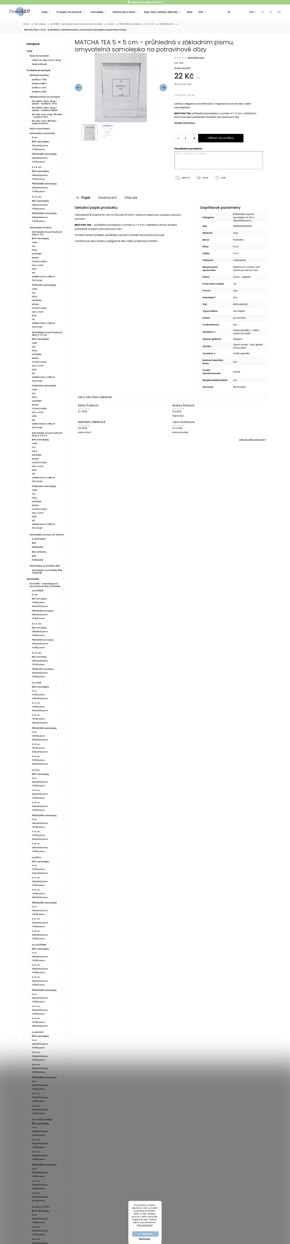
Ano (235, 297)
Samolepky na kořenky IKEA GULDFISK (47, 571)
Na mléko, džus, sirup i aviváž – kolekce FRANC (45, 109)
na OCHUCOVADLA (42, 1119)
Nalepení (237, 339)
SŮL (33, 273)
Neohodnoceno (196, 58)
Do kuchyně (239, 317)
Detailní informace (184, 122)
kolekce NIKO (39, 83)
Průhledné (37, 547)
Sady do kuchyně (39, 55)
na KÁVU (36, 857)
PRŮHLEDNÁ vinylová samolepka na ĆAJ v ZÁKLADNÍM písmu (244, 217)
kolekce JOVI (39, 87)
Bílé (34, 542)
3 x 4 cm (36, 167)
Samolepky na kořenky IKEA (45, 565)
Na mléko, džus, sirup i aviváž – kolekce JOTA (44, 102)
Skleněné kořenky (39, 75)
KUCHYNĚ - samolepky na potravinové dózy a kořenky (45, 585)
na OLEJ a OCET (40, 1206)
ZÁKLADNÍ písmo (40, 145)
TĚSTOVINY (37, 280)
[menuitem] (46, 12)
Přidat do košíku (221, 138)
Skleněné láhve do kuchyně (45, 96)
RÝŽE (34, 269)
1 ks (234, 283)
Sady (29, 50)
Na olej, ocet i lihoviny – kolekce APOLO (45, 122)
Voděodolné (239, 260)
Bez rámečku (39, 551)
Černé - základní (242, 277)
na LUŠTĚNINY (39, 944)
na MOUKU (38, 1032)
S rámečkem (39, 538)
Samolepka (239, 311)
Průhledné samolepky (44, 285)
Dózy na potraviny (40, 128)
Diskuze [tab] (130, 197)
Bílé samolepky (40, 238)
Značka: (182, 68)
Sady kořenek (39, 64)
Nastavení (144, 1238)
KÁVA (34, 250)
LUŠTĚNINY (37, 253)
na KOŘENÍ (37, 590)
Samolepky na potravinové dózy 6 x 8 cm (47, 434)
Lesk (235, 290)
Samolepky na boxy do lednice (47, 534)
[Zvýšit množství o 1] (194, 138)
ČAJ (34, 246)
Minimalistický (240, 304)
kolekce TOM (39, 79)
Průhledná (238, 239)
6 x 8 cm (36, 715)
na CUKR (36, 682)
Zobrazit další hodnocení (252, 439)
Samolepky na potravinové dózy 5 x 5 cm (47, 333)
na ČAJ (36, 770)
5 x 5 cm (36, 196)
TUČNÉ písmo (38, 149)
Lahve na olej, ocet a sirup (46, 60)
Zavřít (256, 188)
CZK (251, 12)
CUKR (34, 242)
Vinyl (235, 232)
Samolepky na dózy (41, 227)
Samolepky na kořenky (42, 133)
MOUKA (35, 257)
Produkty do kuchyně (38, 70)
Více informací (145, 1225)
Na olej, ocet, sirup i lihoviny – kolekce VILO (47, 115)
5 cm (34, 137)
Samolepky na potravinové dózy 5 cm (47, 233)
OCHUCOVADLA (39, 261)
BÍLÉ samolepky (40, 141)
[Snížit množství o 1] (178, 138)
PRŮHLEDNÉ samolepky (44, 154)
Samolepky (33, 578)
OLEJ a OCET (38, 265)
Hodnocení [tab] (107, 197)
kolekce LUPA (39, 91)
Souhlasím (147, 1234)
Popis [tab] (85, 197)
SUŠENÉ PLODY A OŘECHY (43, 276)
